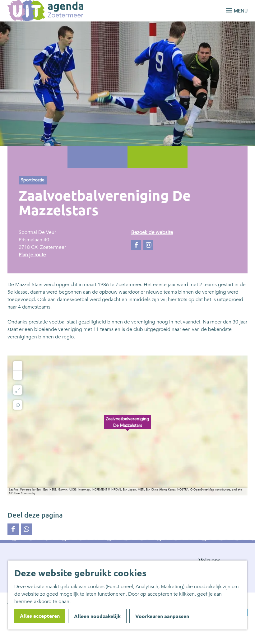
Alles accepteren (40, 616)
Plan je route (32, 254)
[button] (127, 425)
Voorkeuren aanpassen (162, 616)
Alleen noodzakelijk (97, 616)
